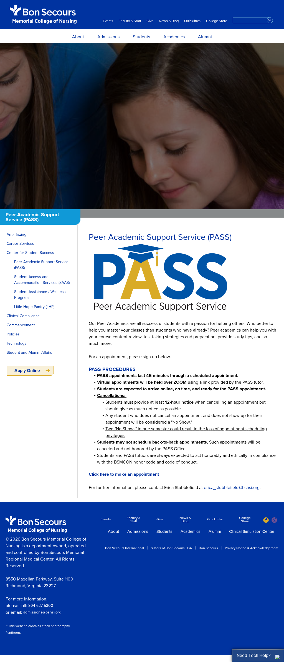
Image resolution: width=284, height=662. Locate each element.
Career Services (20, 243)
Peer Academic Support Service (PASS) (41, 264)
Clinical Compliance (23, 316)
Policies (13, 334)
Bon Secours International (124, 548)
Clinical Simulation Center (251, 531)
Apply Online (27, 370)
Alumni (205, 37)
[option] (142, 126)
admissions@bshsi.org (42, 612)
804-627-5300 (40, 605)
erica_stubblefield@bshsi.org (232, 487)
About (78, 37)
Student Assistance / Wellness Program (40, 294)
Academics (174, 37)
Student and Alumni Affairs (29, 352)
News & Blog (169, 21)
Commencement (21, 325)
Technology (16, 343)
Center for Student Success (30, 252)
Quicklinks (192, 21)
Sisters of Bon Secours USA (171, 548)
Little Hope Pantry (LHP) (34, 306)
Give (149, 21)
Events (108, 21)
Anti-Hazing (16, 234)
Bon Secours (208, 548)
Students (141, 37)
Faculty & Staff (130, 21)
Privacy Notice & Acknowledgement (251, 548)
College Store (216, 21)
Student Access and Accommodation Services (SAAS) (42, 279)
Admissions (108, 37)
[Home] (43, 14)
